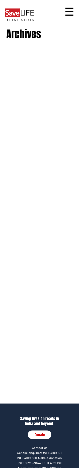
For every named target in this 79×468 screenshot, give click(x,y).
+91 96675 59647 (29, 463)
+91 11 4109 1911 (52, 453)
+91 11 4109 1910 (27, 458)
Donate (40, 434)
